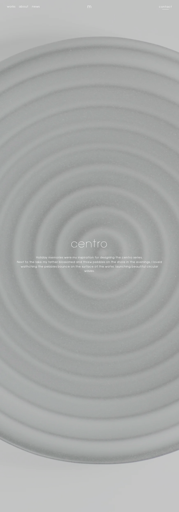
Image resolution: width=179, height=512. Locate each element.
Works (11, 6)
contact (165, 7)
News (36, 6)
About (23, 6)
